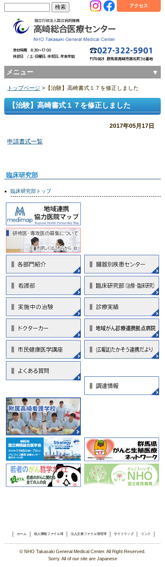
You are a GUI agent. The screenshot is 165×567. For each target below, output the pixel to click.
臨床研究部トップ (31, 191)
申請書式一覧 (25, 141)
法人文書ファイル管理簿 (89, 534)
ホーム (22, 534)
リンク (146, 534)
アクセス (138, 5)
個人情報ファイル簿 (48, 534)
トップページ (23, 88)
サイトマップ (123, 534)
